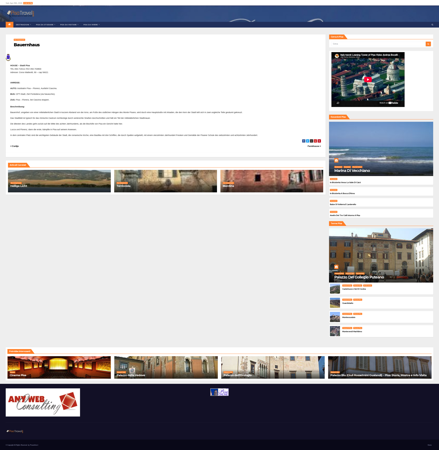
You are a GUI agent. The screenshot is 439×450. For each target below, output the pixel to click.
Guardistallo (347, 303)
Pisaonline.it (34, 445)
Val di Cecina (367, 285)
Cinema (12, 372)
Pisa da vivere (90, 25)
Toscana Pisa (360, 273)
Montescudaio (348, 317)
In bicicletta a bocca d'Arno (342, 193)
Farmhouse (314, 146)
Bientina (228, 186)
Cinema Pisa (18, 375)
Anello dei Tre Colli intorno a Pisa (345, 215)
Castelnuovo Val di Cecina (354, 289)
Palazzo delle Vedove (131, 375)
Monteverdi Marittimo (352, 331)
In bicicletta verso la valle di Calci (345, 182)
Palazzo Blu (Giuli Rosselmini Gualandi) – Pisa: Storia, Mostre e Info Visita (378, 375)
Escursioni (347, 167)
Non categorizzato (19, 39)
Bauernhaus (27, 44)
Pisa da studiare (45, 25)
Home (430, 445)
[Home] (9, 25)
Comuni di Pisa (339, 273)
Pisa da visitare (68, 25)
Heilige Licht (18, 186)
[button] (432, 25)
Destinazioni (23, 25)
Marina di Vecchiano (352, 170)
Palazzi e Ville (350, 273)
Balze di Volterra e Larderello (343, 204)
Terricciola (123, 186)
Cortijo (15, 146)
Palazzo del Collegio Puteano (359, 277)
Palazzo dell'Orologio (238, 375)
